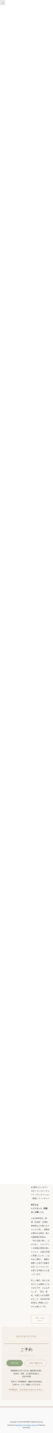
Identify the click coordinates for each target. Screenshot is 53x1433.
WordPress (19, 1425)
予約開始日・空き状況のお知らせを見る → (26, 1390)
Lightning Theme (30, 1425)
